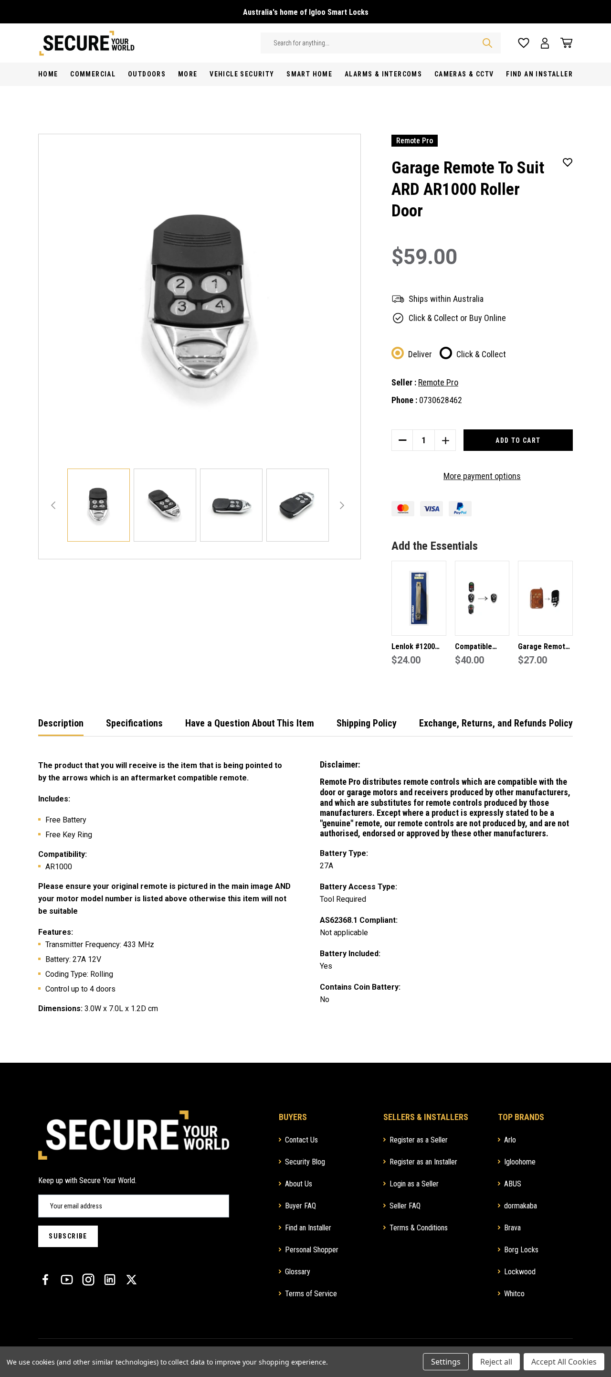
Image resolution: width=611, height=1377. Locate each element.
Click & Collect (481, 354)
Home (48, 74)
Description (61, 723)
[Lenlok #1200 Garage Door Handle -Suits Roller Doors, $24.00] (419, 598)
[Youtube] (67, 1279)
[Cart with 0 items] (564, 43)
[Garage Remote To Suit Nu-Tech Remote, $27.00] (545, 598)
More (188, 74)
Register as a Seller (419, 1139)
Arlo (510, 1139)
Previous (53, 505)
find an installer (539, 74)
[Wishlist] (523, 43)
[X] (131, 1279)
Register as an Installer (423, 1161)
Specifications (134, 723)
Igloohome (520, 1161)
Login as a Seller (414, 1183)
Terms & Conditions (419, 1227)
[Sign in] (545, 43)
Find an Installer (308, 1227)
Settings (446, 1361)
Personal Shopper (311, 1249)
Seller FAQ (405, 1205)
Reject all (496, 1361)
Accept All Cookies (564, 1361)
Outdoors (147, 74)
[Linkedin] (110, 1279)
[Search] (487, 42)
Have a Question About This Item (249, 723)
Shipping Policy (367, 723)
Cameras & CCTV (464, 74)
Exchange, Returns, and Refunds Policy (496, 723)
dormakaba (520, 1205)
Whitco (514, 1293)
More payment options (482, 476)
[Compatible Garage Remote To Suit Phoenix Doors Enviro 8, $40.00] (482, 598)
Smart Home (309, 74)
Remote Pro (438, 382)
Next (342, 505)
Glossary (297, 1271)
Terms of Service (311, 1293)
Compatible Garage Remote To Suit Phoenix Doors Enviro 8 (480, 647)
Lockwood (520, 1271)
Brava (512, 1227)
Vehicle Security (242, 74)
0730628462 (440, 400)
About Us (298, 1183)
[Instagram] (88, 1279)
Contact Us (301, 1139)
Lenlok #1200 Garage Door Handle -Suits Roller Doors (413, 647)
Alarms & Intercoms (383, 74)
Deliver (420, 354)
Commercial (93, 74)
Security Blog (305, 1161)
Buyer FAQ (300, 1205)
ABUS (512, 1183)
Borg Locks (521, 1249)
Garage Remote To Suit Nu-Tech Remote (544, 647)
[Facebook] (45, 1279)
